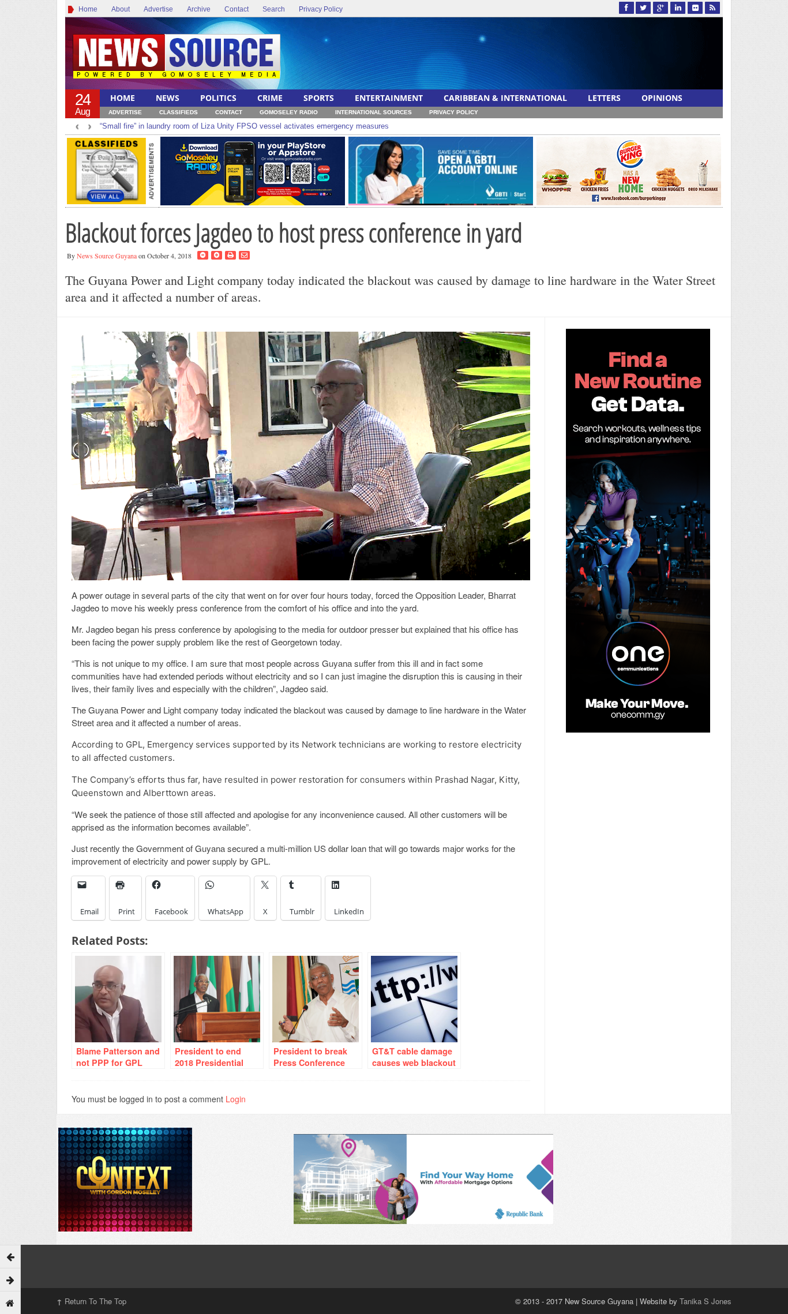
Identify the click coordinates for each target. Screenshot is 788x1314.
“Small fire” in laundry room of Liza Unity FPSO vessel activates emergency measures (244, 126)
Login (236, 1099)
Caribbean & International (505, 97)
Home (86, 9)
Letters (604, 97)
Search (273, 9)
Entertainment (389, 97)
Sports (318, 97)
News (167, 97)
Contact (236, 9)
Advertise (158, 9)
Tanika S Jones (705, 1301)
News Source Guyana (107, 255)
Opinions (661, 97)
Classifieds (178, 112)
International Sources (373, 112)
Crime (270, 97)
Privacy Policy (321, 9)
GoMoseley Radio (289, 112)
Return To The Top (91, 1301)
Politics (218, 97)
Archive (199, 9)
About (120, 9)
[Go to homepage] (10, 1302)
